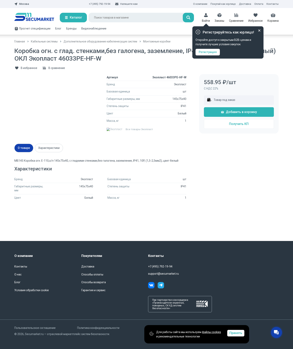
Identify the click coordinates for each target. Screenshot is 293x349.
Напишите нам (129, 3)
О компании (200, 3)
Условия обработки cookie (31, 290)
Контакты (272, 3)
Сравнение (236, 20)
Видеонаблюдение (93, 28)
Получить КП (239, 124)
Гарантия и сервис (93, 290)
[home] (37, 17)
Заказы (219, 20)
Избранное (255, 20)
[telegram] (161, 286)
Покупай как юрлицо (223, 3)
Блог (58, 28)
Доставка (245, 3)
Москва (24, 4)
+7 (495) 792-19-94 (99, 3)
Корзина (273, 20)
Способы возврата (93, 282)
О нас (18, 274)
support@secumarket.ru (163, 273)
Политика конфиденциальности (98, 327)
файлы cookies (211, 332)
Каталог (76, 17)
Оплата (258, 3)
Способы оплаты (92, 274)
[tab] (23, 148)
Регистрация (208, 52)
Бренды (71, 28)
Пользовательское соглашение (35, 327)
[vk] (153, 286)
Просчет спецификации (34, 28)
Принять (235, 333)
